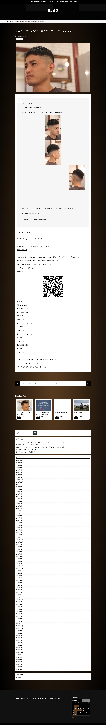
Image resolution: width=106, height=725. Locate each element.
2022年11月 (19, 568)
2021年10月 (19, 599)
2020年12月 (19, 623)
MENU (49, 1)
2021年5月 (19, 611)
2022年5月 (19, 583)
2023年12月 (19, 537)
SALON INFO (55, 1)
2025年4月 (19, 499)
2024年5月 (19, 525)
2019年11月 (19, 655)
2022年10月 (19, 571)
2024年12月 (19, 508)
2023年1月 (19, 563)
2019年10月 (19, 657)
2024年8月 (19, 518)
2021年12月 (19, 595)
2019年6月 (19, 667)
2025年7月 (19, 491)
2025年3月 (19, 501)
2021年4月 (19, 614)
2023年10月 (19, 542)
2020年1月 (19, 650)
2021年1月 (19, 621)
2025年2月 (19, 503)
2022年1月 (19, 592)
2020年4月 (19, 643)
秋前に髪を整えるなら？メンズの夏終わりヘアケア (31, 444)
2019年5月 (19, 669)
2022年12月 (19, 566)
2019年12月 (19, 652)
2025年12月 (19, 479)
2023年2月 (19, 561)
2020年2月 (19, 647)
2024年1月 (19, 535)
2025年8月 (19, 489)
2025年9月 (19, 487)
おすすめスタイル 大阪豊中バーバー (27, 452)
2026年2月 (19, 475)
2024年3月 (19, 530)
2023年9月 (19, 544)
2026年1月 (19, 477)
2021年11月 (19, 597)
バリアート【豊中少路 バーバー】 (26, 449)
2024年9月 (19, 515)
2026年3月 (19, 472)
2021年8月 (19, 604)
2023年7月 (19, 549)
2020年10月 (19, 628)
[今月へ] (86, 700)
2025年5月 (19, 496)
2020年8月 (19, 633)
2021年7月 (19, 607)
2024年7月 (19, 520)
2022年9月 (19, 573)
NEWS (66, 1)
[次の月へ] (88, 700)
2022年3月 (19, 587)
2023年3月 (19, 559)
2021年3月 (19, 616)
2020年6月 (19, 638)
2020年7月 (19, 635)
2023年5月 (19, 554)
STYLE (62, 1)
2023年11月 (19, 539)
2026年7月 (19, 463)
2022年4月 (19, 585)
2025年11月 (19, 482)
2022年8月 (19, 575)
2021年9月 (19, 602)
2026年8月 (19, 460)
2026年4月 (19, 470)
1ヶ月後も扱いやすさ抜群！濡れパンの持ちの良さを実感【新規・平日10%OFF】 (40, 447)
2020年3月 (19, 645)
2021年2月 (19, 619)
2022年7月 (19, 578)
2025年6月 (19, 494)
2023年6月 (19, 551)
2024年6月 (19, 523)
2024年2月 (19, 532)
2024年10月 (19, 513)
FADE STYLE (73, 1)
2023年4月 (19, 556)
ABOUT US (37, 1)
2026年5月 (19, 467)
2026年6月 (19, 465)
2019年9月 (19, 659)
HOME (31, 1)
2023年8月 (19, 547)
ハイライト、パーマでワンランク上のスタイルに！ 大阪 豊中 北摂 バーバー (40, 442)
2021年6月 (19, 609)
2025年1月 (19, 506)
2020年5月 (19, 640)
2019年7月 (19, 664)
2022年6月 (19, 580)
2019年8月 (19, 662)
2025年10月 (19, 484)
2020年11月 (19, 626)
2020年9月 (19, 631)
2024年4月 (19, 527)
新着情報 (18, 677)
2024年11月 (19, 511)
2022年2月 (19, 590)
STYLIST (43, 1)
